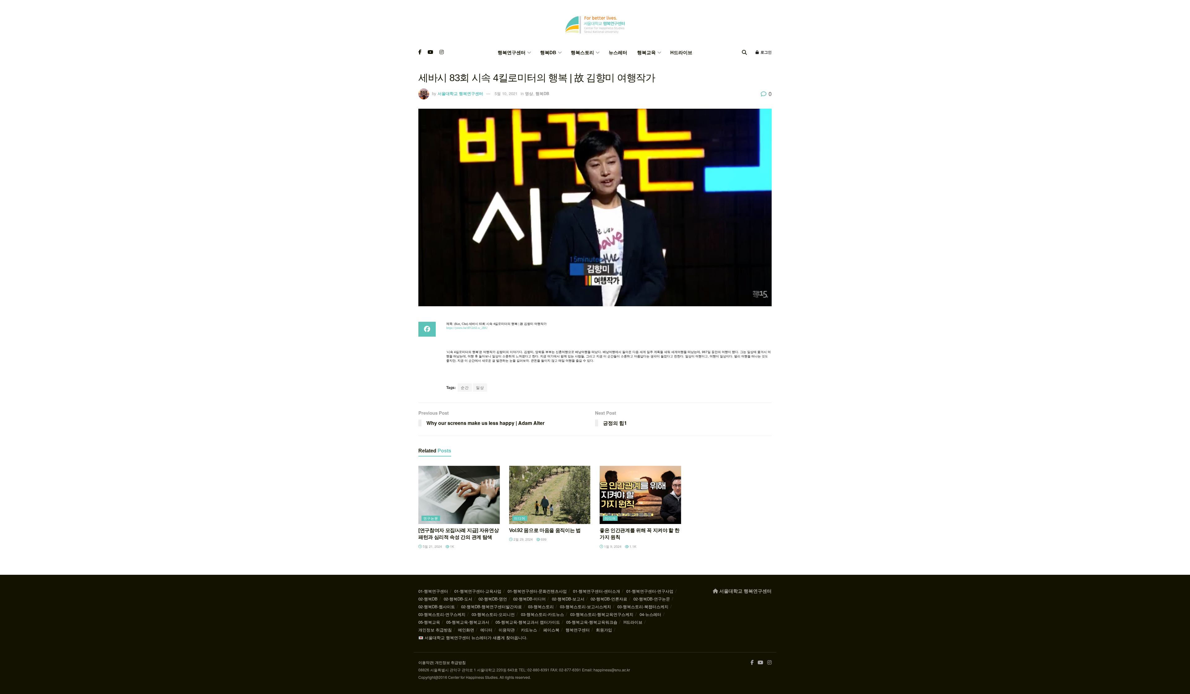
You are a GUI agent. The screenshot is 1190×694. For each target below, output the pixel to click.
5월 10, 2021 (506, 93)
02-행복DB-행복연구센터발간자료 (491, 606)
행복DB (548, 52)
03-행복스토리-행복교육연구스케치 (601, 614)
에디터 (486, 630)
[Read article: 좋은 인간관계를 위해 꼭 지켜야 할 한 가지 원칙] (640, 495)
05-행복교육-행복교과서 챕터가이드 (528, 622)
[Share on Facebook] (427, 329)
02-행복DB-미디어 (529, 599)
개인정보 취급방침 (435, 630)
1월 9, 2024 (612, 546)
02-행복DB (428, 599)
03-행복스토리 (541, 606)
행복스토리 (582, 52)
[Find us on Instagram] (441, 52)
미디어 (519, 518)
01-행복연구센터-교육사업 (477, 591)
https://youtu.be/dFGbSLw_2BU (466, 328)
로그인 (766, 52)
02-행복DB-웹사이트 (436, 606)
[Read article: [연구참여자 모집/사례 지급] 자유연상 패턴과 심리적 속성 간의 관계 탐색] (459, 495)
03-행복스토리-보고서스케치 (585, 606)
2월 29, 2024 (523, 539)
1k (451, 546)
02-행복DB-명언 (492, 599)
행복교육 (646, 52)
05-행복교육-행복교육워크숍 (591, 622)
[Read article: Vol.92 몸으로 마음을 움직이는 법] (550, 495)
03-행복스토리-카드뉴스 (542, 614)
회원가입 (604, 630)
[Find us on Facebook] (419, 52)
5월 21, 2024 (432, 546)
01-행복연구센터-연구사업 (649, 591)
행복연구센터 (512, 52)
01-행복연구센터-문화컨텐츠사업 (537, 591)
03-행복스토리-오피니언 (493, 614)
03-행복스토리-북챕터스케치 (642, 606)
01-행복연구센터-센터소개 (596, 591)
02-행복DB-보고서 (568, 599)
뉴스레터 (618, 52)
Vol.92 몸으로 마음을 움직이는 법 (545, 530)
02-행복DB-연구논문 (651, 599)
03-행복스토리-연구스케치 (441, 614)
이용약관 (507, 630)
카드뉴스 (529, 630)
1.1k (632, 546)
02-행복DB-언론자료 (609, 599)
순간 (465, 387)
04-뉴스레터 (650, 614)
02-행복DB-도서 (458, 599)
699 (543, 539)
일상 (480, 387)
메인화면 (466, 630)
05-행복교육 (429, 622)
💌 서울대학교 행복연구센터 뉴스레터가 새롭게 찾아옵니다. (472, 637)
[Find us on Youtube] (430, 52)
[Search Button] (744, 52)
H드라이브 (681, 52)
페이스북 (551, 630)
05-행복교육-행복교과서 (467, 622)
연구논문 (430, 518)
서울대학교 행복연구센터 (460, 93)
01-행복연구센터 (433, 591)
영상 (529, 93)
